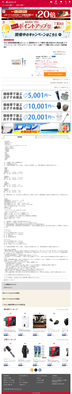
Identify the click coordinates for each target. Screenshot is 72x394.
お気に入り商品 (7, 378)
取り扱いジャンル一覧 (9, 382)
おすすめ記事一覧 (23, 375)
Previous (5, 319)
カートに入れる (55, 74)
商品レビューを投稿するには (61, 87)
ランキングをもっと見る (62, 309)
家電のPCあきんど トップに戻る (60, 79)
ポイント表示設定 (23, 382)
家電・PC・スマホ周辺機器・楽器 (17, 8)
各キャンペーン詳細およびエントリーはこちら (46, 63)
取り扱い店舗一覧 (8, 384)
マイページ (21, 380)
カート (20, 378)
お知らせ (39, 378)
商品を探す (6, 375)
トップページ (5, 8)
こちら (20, 389)
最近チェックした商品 (9, 380)
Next (67, 319)
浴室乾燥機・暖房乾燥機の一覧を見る (59, 82)
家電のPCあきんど (8, 287)
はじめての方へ (40, 382)
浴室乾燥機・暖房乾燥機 (47, 8)
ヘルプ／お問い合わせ (42, 375)
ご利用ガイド (22, 384)
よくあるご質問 (40, 380)
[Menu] (3, 2)
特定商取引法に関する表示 (58, 383)
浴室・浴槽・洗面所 (36, 8)
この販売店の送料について (59, 54)
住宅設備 (28, 8)
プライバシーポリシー (57, 378)
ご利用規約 (54, 375)
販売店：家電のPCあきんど (59, 51)
